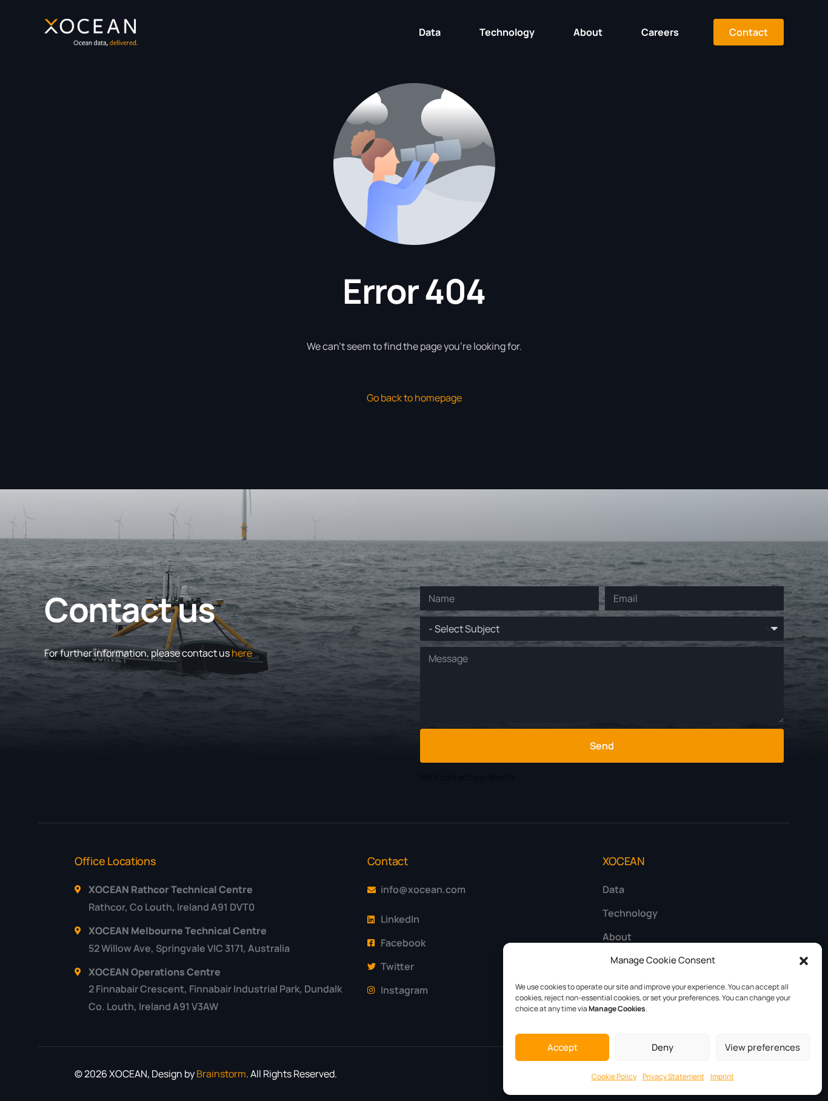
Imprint (722, 1076)
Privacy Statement (673, 1076)
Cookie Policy (614, 1076)
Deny (662, 1047)
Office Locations (115, 861)
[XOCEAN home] (91, 42)
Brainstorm (221, 1073)
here (242, 653)
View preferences (762, 1047)
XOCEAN (623, 861)
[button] (804, 961)
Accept (562, 1047)
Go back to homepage (414, 397)
